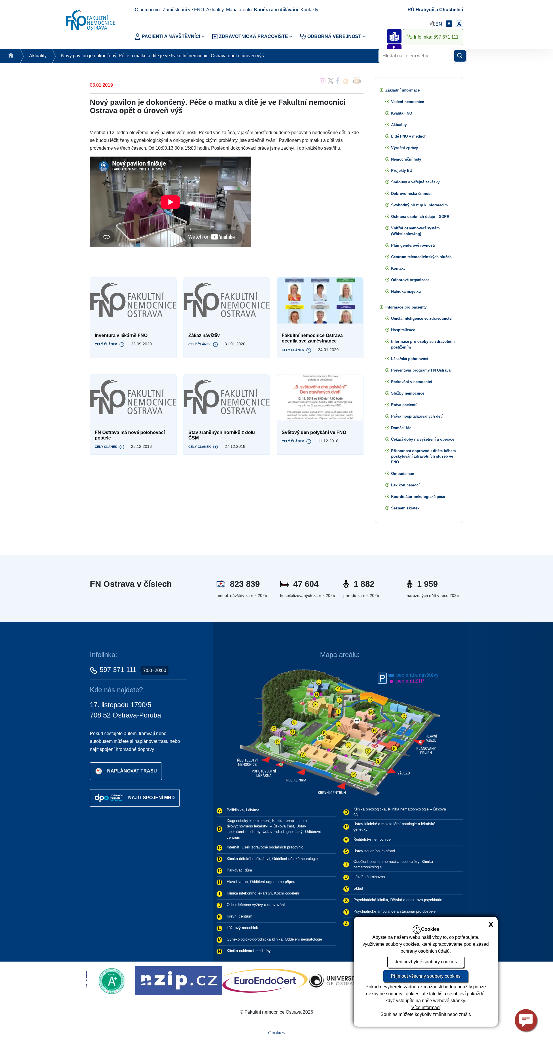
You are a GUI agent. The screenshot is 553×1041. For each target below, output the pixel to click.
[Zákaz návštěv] (227, 300)
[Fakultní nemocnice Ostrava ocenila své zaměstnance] (320, 300)
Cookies (276, 1032)
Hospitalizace (403, 330)
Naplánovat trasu (132, 770)
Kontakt (398, 268)
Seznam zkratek (405, 508)
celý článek (106, 344)
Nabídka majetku (406, 291)
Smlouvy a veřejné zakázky (415, 182)
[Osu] (202, 980)
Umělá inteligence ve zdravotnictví (421, 318)
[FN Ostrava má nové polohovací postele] (133, 397)
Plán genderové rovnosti (413, 245)
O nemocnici (147, 9)
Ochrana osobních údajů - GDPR (420, 216)
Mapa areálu (239, 9)
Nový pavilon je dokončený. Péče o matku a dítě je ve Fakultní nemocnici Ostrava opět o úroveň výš (162, 55)
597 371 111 (118, 669)
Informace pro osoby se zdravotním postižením (423, 344)
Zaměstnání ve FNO (183, 9)
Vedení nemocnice (407, 102)
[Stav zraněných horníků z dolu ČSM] (227, 397)
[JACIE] (269, 980)
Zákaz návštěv (204, 335)
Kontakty (309, 9)
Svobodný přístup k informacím (419, 205)
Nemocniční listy (406, 159)
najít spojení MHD (151, 797)
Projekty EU (401, 170)
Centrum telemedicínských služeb (421, 257)
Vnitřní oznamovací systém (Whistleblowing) (415, 231)
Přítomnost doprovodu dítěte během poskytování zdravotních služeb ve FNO (423, 457)
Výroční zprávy (404, 148)
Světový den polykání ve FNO (314, 432)
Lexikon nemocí (405, 485)
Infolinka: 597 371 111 (436, 37)
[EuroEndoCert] (132, 980)
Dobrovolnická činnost (411, 193)
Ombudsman (402, 473)
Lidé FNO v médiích (409, 136)
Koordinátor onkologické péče (418, 496)
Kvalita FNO (401, 113)
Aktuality (215, 9)
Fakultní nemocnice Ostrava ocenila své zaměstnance (312, 338)
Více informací (425, 1007)
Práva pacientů (404, 405)
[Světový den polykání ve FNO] (320, 397)
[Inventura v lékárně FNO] (133, 300)
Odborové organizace (410, 280)
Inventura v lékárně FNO (121, 335)
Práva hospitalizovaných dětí (417, 416)
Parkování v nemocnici (411, 382)
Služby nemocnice (407, 393)
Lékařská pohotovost (409, 359)
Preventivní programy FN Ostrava (420, 370)
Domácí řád (401, 428)
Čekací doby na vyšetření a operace (422, 439)
